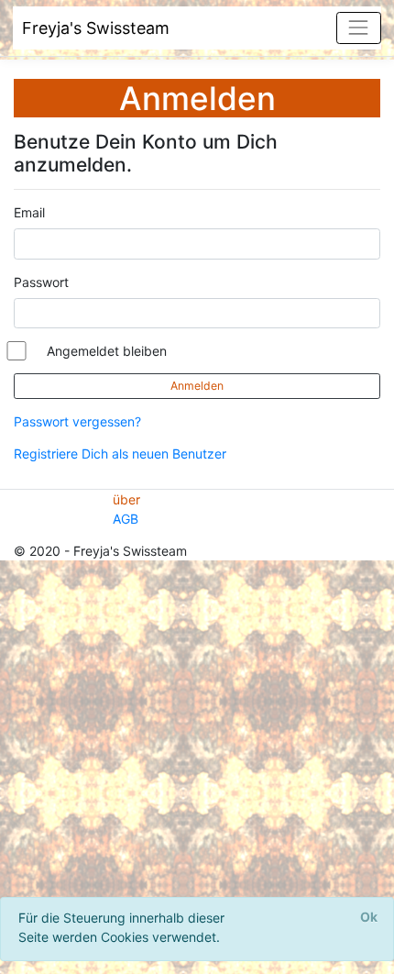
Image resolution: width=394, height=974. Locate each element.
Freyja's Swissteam (96, 28)
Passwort (41, 282)
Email (29, 212)
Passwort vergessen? (77, 421)
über (126, 499)
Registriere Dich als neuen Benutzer (120, 453)
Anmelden (197, 386)
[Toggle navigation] (358, 28)
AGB (125, 518)
